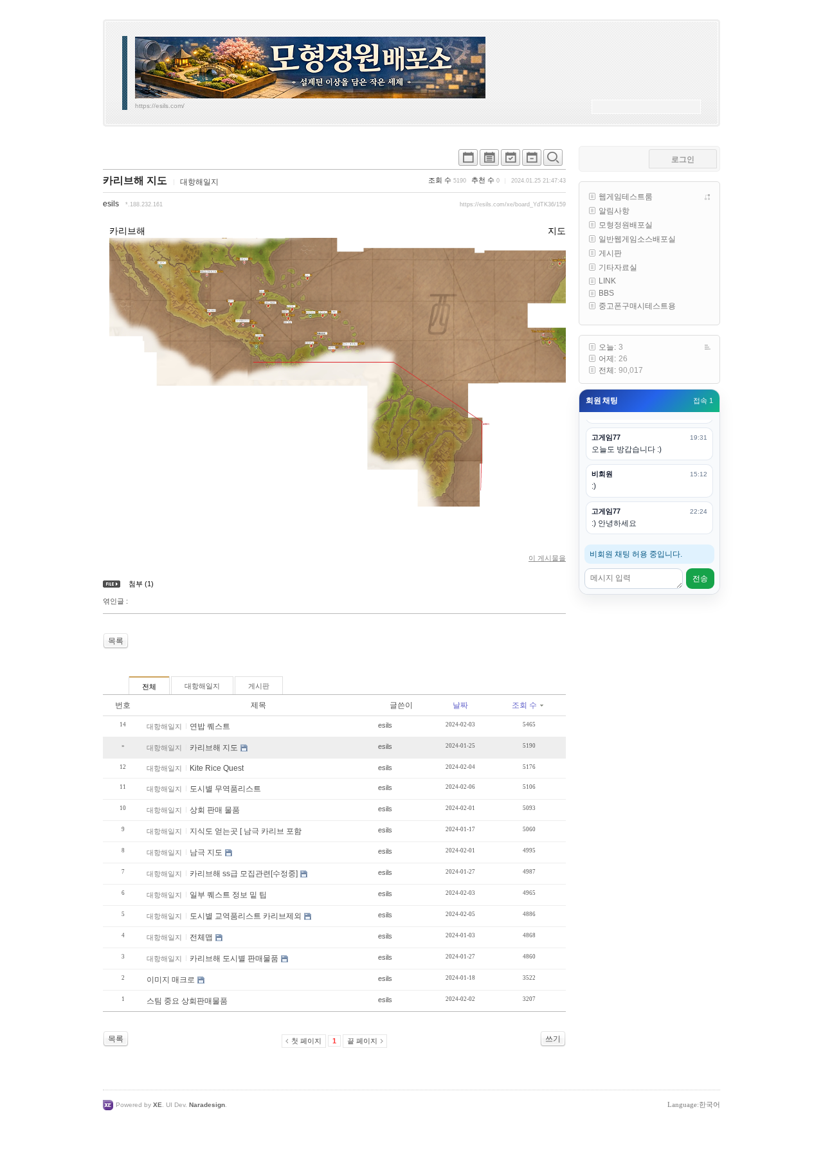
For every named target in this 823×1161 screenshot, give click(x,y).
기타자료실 (618, 267)
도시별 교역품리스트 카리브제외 (246, 916)
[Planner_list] (489, 160)
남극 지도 (206, 852)
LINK (607, 280)
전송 (700, 578)
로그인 (682, 159)
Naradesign (207, 1104)
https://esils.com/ (160, 105)
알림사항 (614, 210)
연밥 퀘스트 (210, 726)
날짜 (460, 705)
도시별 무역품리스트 (225, 788)
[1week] (531, 160)
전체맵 (201, 937)
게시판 (258, 686)
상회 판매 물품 (215, 810)
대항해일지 (199, 181)
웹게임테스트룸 (626, 196)
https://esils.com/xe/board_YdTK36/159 (513, 204)
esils (111, 203)
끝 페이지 (362, 1041)
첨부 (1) (141, 584)
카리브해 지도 (135, 180)
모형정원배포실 (626, 225)
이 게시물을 (547, 558)
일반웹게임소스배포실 (637, 239)
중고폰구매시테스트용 (637, 306)
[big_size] (553, 160)
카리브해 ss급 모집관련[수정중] (244, 873)
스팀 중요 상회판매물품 (187, 1000)
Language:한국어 (693, 1104)
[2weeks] (510, 160)
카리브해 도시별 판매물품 (234, 958)
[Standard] (468, 160)
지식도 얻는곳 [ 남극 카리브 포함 (246, 831)
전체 (149, 686)
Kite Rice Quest (217, 768)
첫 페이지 (306, 1041)
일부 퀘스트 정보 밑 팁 (228, 894)
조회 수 (524, 705)
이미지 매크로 (171, 979)
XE (157, 1104)
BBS (606, 293)
